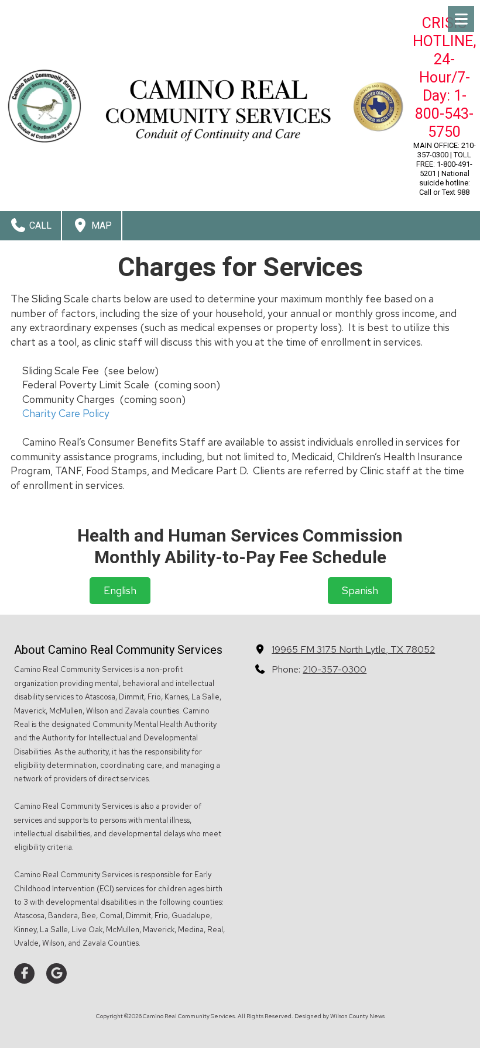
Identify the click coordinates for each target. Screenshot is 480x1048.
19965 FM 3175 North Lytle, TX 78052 (353, 649)
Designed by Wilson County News (339, 1016)
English (120, 590)
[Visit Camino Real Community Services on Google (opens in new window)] (56, 973)
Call (39, 225)
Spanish (360, 590)
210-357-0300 (334, 669)
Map (100, 225)
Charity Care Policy (65, 413)
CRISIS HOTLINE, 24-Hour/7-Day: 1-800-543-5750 (444, 77)
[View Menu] (461, 19)
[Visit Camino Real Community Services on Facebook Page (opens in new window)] (24, 973)
